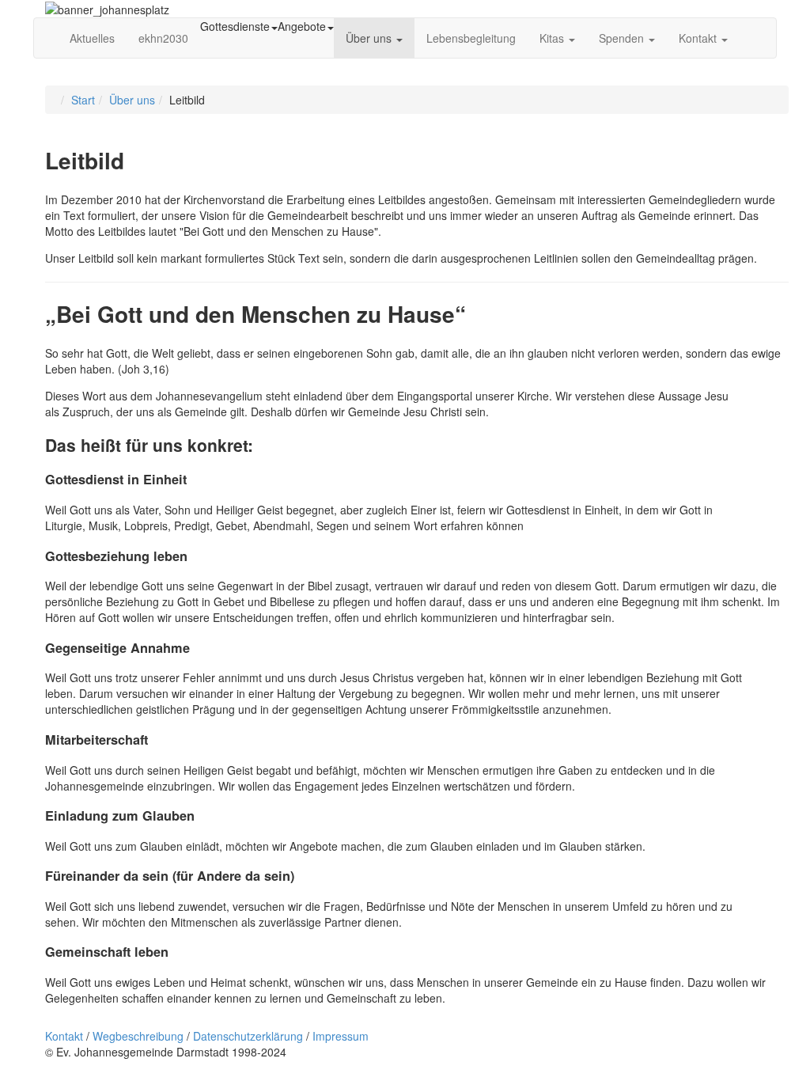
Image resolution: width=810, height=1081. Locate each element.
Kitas (553, 38)
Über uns (370, 38)
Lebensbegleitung (471, 38)
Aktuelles (92, 38)
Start (83, 100)
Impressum (340, 1036)
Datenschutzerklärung (248, 1036)
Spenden (623, 38)
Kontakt (699, 38)
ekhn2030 (163, 38)
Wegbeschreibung (138, 1036)
